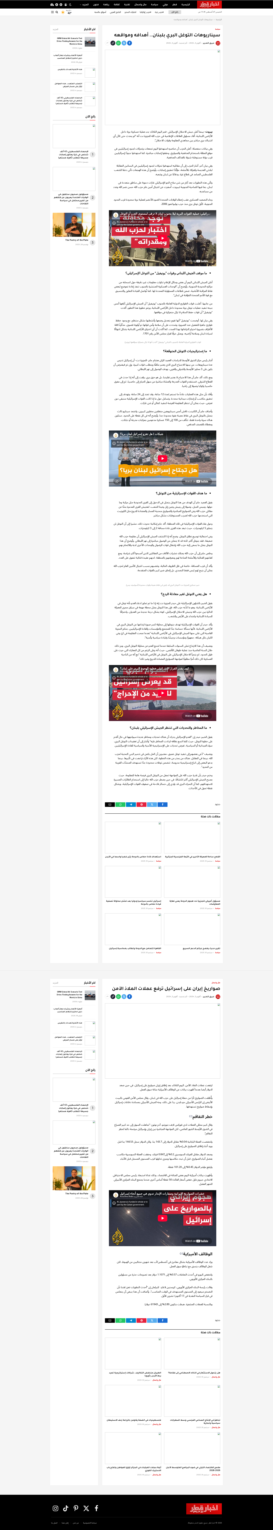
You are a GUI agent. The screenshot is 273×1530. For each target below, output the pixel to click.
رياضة (106, 4)
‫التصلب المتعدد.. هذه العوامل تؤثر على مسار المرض (68, 85)
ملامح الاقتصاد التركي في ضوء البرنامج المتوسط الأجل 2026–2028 (193, 1469)
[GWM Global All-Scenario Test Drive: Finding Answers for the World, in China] (90, 42)
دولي (165, 4)
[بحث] (57, 12)
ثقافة (117, 4)
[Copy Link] (112, 43)
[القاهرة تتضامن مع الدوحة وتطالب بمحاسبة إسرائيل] (133, 929)
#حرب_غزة (159, 12)
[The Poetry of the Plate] (74, 225)
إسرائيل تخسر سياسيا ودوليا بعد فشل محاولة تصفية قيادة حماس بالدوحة (133, 903)
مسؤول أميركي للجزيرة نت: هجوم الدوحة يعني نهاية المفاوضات (194, 903)
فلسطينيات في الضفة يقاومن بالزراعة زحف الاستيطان (134, 1420)
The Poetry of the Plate (76, 240)
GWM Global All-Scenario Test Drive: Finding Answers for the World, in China (69, 41)
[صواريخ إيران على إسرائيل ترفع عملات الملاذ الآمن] (162, 1041)
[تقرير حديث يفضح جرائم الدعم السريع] (192, 929)
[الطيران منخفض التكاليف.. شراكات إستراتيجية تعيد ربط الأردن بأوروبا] (133, 1353)
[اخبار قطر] (209, 4)
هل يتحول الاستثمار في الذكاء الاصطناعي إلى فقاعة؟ (194, 1373)
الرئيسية (185, 4)
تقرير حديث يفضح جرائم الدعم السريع (201, 949)
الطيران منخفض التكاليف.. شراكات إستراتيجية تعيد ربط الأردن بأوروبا (135, 1374)
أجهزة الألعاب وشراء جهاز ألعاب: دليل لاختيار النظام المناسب (67, 57)
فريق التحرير (208, 43)
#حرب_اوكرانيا (145, 12)
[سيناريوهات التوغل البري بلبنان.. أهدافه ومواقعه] (162, 87)
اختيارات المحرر (130, 12)
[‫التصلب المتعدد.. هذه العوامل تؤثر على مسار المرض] (90, 87)
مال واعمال (140, 4)
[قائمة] (52, 12)
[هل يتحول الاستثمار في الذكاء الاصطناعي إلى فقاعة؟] (192, 1353)
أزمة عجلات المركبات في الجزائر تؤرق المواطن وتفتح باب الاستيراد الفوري (134, 1469)
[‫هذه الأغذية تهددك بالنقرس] (90, 73)
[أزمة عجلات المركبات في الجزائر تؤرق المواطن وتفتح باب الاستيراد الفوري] (133, 1448)
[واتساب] (118, 43)
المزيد (85, 4)
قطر (174, 4)
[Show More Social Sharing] (107, 43)
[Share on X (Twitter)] (124, 43)
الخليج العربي (115, 12)
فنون (96, 4)
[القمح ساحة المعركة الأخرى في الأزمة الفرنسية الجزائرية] (192, 837)
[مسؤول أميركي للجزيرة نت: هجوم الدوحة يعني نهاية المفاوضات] (192, 882)
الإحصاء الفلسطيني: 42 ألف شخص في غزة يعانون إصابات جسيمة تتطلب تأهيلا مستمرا (69, 101)
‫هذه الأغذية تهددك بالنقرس (70, 70)
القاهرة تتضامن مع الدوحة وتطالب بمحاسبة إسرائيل (135, 949)
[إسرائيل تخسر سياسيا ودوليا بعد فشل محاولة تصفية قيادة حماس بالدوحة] (133, 882)
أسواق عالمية (100, 12)
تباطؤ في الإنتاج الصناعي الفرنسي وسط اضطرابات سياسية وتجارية (195, 1422)
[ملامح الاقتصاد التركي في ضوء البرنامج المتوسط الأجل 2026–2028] (192, 1448)
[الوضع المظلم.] (70, 4)
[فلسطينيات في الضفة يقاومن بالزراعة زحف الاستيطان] (133, 1401)
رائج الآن (174, 12)
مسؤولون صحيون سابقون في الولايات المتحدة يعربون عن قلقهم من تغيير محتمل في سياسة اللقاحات (71, 199)
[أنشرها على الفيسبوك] (129, 43)
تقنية (127, 4)
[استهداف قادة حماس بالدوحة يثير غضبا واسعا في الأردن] (133, 837)
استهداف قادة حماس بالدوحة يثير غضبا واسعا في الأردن (133, 857)
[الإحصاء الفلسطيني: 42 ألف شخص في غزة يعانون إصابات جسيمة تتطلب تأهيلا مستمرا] (90, 101)
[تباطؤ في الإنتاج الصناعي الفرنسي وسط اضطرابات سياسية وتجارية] (192, 1401)
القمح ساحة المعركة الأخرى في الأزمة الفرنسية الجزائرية (192, 857)
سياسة (154, 4)
